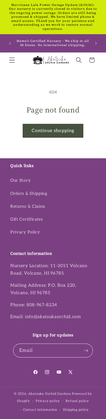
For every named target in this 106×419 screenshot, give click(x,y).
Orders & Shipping (28, 193)
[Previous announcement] (10, 43)
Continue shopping (53, 130)
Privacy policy (48, 401)
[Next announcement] (96, 43)
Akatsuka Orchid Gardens (49, 394)
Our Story (20, 180)
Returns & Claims (27, 206)
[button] (12, 60)
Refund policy (77, 401)
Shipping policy (76, 410)
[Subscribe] (86, 350)
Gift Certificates (26, 219)
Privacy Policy (25, 232)
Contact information (40, 410)
